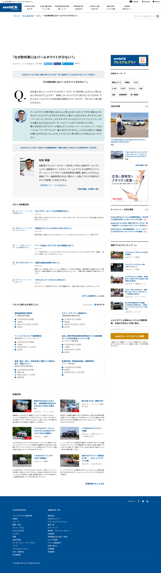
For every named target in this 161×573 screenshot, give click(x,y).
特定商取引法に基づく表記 (57, 536)
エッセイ (16, 533)
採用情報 (51, 552)
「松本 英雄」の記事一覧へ (87, 189)
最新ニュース (116, 82)
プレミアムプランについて (57, 521)
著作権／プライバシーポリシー (59, 530)
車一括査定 (134, 94)
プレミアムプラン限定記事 (22, 515)
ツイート (49, 64)
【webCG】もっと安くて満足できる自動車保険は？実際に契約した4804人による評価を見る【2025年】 (58, 147)
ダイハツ (132, 88)
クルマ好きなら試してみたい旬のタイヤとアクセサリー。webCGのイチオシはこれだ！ (128, 141)
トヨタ (114, 88)
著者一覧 (51, 524)
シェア (58, 64)
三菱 (140, 88)
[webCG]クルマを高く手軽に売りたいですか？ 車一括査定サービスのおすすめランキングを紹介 (129, 224)
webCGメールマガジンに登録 (129, 336)
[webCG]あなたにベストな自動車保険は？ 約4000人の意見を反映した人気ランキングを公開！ (129, 218)
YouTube (135, 2)
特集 (14, 536)
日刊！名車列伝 (18, 552)
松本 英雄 (38, 63)
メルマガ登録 (52, 539)
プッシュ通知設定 (54, 543)
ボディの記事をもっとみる (93, 296)
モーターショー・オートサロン (24, 543)
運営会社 (51, 515)
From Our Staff (18, 530)
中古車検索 (17, 555)
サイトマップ (52, 527)
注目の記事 (17, 539)
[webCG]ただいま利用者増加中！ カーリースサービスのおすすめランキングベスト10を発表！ (129, 230)
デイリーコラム (18, 527)
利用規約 (51, 533)
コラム (136, 82)
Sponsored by (88, 305)
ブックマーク (68, 64)
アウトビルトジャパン (21, 549)
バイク (15, 546)
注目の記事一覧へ (141, 165)
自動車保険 (123, 94)
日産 (113, 94)
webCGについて (54, 518)
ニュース (16, 521)
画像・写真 (17, 524)
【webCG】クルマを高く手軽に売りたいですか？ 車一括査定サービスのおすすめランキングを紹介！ (58, 74)
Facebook (146, 2)
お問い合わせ (52, 546)
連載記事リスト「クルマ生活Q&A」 (54, 185)
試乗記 (127, 82)
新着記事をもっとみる (95, 483)
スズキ (123, 88)
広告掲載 (51, 549)
